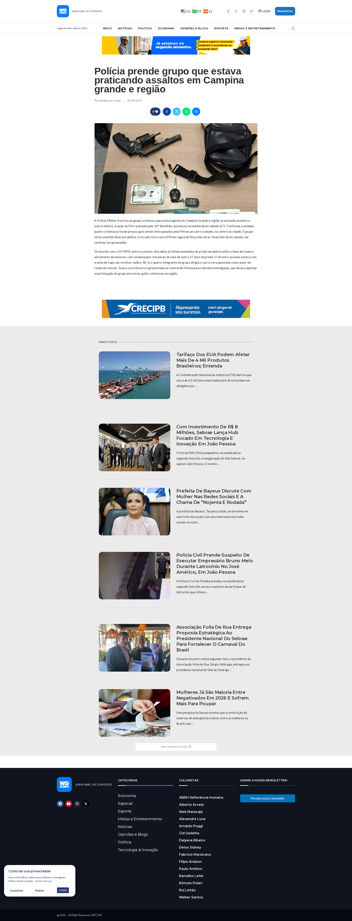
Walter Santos (191, 897)
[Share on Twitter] (177, 111)
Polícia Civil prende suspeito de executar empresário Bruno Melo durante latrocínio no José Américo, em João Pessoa (214, 563)
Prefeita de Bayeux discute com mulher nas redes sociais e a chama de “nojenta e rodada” (213, 496)
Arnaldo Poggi (191, 826)
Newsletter (285, 11)
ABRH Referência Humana (201, 797)
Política (145, 28)
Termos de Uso (43, 881)
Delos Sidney (190, 847)
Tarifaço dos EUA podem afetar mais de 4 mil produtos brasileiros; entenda (213, 360)
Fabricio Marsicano (195, 854)
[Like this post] (156, 111)
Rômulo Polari (190, 883)
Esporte (221, 28)
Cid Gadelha (189, 833)
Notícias (125, 28)
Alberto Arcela (191, 805)
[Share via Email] (196, 111)
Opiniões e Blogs (194, 28)
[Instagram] (244, 11)
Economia (166, 28)
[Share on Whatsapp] (186, 111)
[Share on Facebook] (167, 111)
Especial (125, 803)
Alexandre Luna (192, 819)
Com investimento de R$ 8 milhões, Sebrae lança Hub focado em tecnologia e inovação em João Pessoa (207, 435)
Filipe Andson (190, 862)
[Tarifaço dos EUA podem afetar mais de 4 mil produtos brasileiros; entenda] (134, 375)
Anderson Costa (110, 100)
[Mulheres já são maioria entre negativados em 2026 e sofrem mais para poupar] (134, 713)
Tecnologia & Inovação (138, 850)
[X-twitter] (85, 803)
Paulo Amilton (190, 869)
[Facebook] (228, 11)
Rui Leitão (187, 890)
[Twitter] (236, 11)
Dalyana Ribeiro (192, 840)
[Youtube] (251, 11)
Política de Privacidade (20, 881)
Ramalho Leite (191, 876)
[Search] (293, 28)
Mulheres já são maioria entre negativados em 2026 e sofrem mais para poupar (212, 698)
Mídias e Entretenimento (254, 28)
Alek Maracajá (191, 812)
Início (107, 28)
